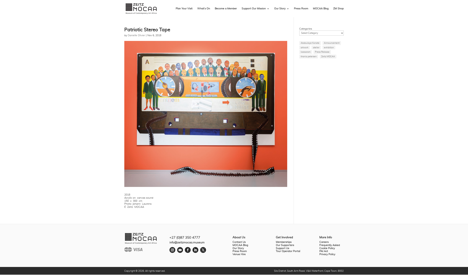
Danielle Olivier (136, 35)
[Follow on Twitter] (203, 250)
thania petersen (309, 56)
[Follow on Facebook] (188, 250)
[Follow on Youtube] (180, 250)
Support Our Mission (254, 8)
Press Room (301, 8)
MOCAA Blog (321, 8)
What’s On (203, 8)
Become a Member (226, 8)
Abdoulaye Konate (310, 43)
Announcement (331, 43)
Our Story (280, 8)
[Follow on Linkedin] (195, 250)
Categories (305, 29)
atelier (316, 47)
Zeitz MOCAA (328, 56)
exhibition (329, 47)
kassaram (305, 52)
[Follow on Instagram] (172, 250)
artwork (304, 47)
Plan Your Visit (184, 8)
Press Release (322, 52)
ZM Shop (338, 8)
